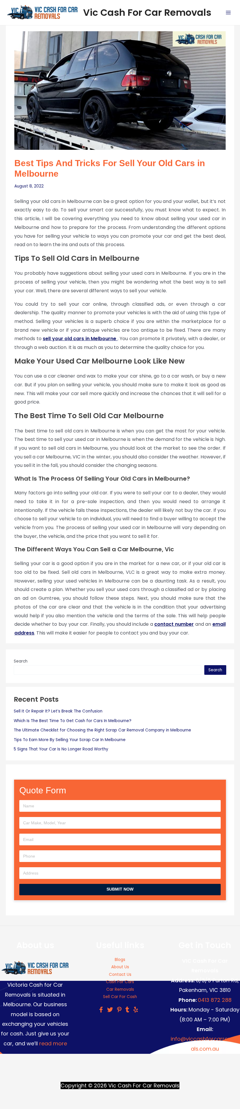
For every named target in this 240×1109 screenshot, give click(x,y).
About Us (120, 967)
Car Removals (120, 989)
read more (53, 1043)
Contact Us (120, 974)
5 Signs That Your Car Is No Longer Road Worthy (61, 749)
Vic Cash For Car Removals (147, 12)
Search (21, 661)
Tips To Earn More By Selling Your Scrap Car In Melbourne (70, 740)
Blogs (120, 959)
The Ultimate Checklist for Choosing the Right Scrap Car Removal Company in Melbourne (102, 730)
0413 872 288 (215, 1000)
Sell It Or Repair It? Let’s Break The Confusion (58, 711)
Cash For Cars (120, 982)
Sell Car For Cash (120, 997)
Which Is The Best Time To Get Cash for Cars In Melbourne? (72, 721)
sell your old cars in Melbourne (80, 338)
